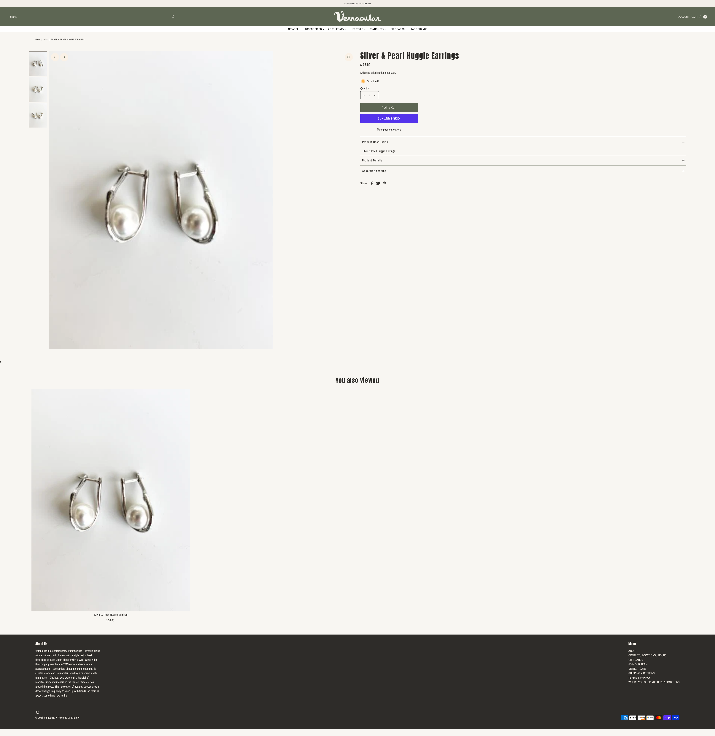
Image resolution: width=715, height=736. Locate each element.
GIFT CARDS (398, 29)
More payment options (389, 129)
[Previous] (55, 57)
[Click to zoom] (349, 57)
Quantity (365, 88)
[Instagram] (37, 712)
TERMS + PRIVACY (639, 677)
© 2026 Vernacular (45, 718)
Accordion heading (374, 171)
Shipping (365, 73)
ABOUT (632, 651)
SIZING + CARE (637, 669)
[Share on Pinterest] (384, 183)
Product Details (372, 160)
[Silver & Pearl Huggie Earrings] (110, 500)
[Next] (64, 57)
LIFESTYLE (357, 29)
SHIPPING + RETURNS (641, 673)
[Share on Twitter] (378, 183)
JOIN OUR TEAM (638, 664)
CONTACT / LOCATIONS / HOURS (647, 655)
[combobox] (92, 16)
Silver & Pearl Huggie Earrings (111, 615)
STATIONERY (377, 29)
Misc (45, 39)
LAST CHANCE (419, 29)
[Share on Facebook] (372, 183)
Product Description (375, 142)
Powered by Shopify (69, 718)
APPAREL (293, 29)
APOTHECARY (336, 29)
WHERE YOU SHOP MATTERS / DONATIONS (654, 682)
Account (684, 16)
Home (37, 39)
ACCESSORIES (313, 29)
